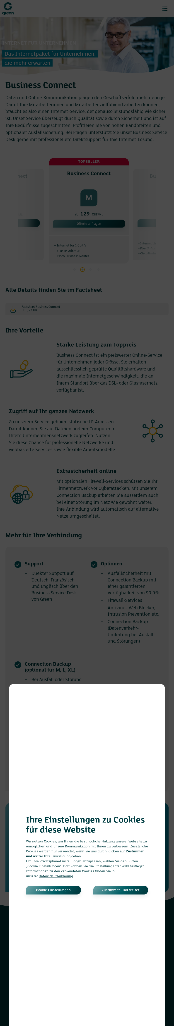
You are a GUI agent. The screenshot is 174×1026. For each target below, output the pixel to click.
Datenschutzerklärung (56, 876)
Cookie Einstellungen (53, 890)
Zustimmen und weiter (120, 890)
